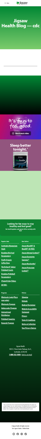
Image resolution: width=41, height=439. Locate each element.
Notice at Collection (29, 324)
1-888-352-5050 (15, 354)
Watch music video (22, 133)
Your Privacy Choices (29, 328)
